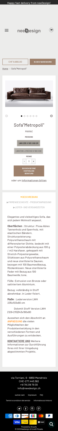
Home (5, 68)
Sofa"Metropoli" (19, 68)
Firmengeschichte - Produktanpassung (29, 202)
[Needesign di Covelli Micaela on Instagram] (32, 409)
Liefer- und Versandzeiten (30, 207)
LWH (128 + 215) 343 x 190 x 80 (28, 151)
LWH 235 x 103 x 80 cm (28, 143)
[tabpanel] (21, 116)
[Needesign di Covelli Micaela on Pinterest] (38, 409)
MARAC (29, 131)
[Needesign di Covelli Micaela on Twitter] (19, 409)
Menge (29, 156)
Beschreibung (30, 197)
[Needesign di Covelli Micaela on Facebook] (25, 409)
